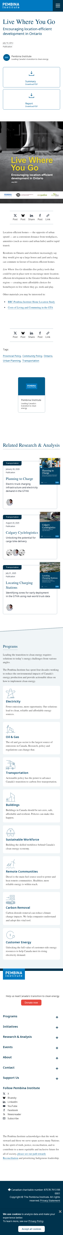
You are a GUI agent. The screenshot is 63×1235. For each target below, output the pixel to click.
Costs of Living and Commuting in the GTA (30, 307)
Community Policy (32, 356)
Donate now (31, 1002)
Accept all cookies (31, 1229)
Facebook (13, 1110)
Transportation (30, 360)
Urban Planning (12, 360)
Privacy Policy (35, 1221)
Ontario (48, 356)
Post (15, 219)
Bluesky (12, 1097)
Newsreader (14, 1114)
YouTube (12, 1106)
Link (47, 219)
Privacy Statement (50, 1200)
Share (31, 219)
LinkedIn (12, 1101)
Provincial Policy (12, 356)
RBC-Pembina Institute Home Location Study (31, 301)
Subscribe (13, 1118)
